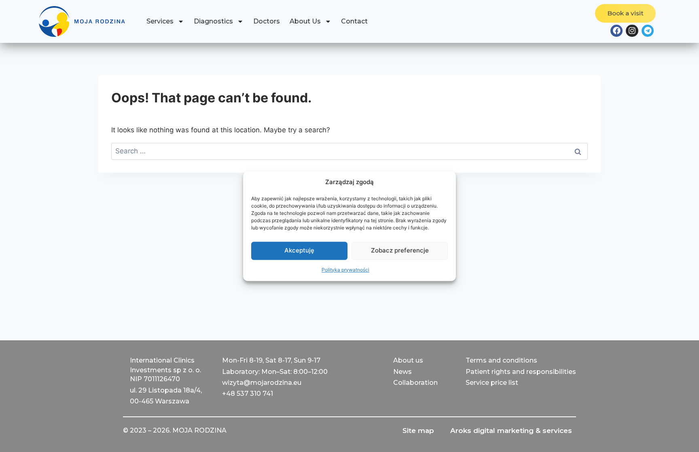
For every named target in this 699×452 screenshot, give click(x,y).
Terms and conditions (501, 360)
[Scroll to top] (14, 437)
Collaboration (415, 382)
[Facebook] (616, 31)
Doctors (266, 21)
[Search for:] (349, 151)
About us (408, 360)
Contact (354, 21)
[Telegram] (648, 31)
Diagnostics (213, 21)
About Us (305, 21)
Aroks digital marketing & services (511, 431)
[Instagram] (632, 31)
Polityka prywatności (345, 270)
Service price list (492, 382)
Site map (418, 431)
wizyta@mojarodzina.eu (261, 382)
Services (160, 21)
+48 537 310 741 (247, 393)
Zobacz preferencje (400, 250)
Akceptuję (299, 250)
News (402, 372)
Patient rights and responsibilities (521, 372)
